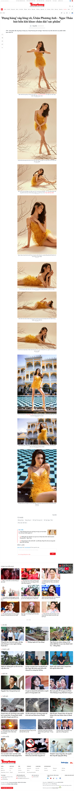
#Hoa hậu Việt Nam (22, 522)
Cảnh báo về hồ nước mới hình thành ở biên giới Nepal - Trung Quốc (45, 732)
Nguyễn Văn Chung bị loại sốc (10, 691)
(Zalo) (25, 776)
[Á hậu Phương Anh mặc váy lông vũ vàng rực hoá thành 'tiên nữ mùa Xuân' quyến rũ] (52, 532)
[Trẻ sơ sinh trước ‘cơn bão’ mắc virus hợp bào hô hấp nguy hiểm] (12, 745)
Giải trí (52, 9)
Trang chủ (2, 9)
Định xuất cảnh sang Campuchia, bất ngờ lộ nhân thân (60, 667)
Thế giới (25, 9)
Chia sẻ (2, 38)
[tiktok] (54, 778)
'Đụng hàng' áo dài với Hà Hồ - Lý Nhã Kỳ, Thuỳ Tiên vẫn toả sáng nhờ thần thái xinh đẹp (37, 541)
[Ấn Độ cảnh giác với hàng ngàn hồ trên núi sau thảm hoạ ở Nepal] (37, 705)
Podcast (29, 766)
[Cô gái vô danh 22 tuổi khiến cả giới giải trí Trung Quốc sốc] (37, 682)
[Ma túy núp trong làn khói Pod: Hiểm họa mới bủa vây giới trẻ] (37, 745)
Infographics (47, 766)
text (64, 13)
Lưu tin (2, 41)
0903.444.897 (36, 776)
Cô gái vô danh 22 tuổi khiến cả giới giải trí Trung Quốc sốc (36, 692)
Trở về (2, 47)
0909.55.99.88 (20, 776)
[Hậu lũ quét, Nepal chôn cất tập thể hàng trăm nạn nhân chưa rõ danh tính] (61, 705)
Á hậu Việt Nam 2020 (49, 192)
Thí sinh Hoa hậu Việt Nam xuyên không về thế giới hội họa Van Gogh (10, 614)
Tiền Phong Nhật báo (30, 0)
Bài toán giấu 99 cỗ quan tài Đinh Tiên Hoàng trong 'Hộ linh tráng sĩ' (61, 692)
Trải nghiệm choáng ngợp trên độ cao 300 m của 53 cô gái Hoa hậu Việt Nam (10, 599)
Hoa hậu (65, 9)
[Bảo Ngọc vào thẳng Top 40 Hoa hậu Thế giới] (30, 607)
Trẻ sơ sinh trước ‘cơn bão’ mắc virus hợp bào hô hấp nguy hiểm (11, 754)
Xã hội (5, 9)
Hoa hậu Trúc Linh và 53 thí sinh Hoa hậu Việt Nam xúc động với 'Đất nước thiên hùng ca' (30, 582)
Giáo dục (56, 9)
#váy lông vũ (28, 520)
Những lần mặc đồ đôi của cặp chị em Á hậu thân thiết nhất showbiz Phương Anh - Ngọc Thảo (37, 537)
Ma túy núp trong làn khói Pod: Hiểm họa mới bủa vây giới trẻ (35, 754)
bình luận (69, 13)
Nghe (2, 34)
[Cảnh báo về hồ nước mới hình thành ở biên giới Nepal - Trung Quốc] (46, 724)
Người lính (42, 9)
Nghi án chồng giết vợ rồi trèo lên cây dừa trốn (12, 667)
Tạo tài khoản (27, 547)
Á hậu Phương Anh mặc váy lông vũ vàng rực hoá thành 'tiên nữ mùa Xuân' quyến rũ (32, 532)
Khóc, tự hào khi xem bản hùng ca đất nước (10, 581)
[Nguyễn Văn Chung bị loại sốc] (12, 682)
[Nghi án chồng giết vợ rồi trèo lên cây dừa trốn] (12, 658)
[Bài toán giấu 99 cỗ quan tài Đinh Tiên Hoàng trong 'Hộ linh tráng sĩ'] (61, 682)
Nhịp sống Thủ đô (21, 772)
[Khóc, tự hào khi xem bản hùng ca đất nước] (10, 573)
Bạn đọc (63, 770)
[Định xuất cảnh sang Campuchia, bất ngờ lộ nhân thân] (61, 658)
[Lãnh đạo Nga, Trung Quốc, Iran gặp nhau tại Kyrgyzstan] (64, 724)
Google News (72, 13)
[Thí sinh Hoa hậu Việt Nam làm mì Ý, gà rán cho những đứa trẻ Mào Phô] (30, 590)
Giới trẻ (29, 9)
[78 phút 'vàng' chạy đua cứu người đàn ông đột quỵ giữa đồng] (61, 745)
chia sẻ (61, 13)
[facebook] (70, 1)
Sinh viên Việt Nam (40, 0)
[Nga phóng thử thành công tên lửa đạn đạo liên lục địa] (27, 724)
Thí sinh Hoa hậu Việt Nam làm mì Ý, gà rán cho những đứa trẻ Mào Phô (30, 598)
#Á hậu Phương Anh (37, 520)
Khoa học (61, 9)
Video (69, 9)
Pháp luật (33, 9)
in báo (67, 13)
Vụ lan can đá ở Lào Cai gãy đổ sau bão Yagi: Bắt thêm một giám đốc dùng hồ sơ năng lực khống (36, 668)
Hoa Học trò (48, 0)
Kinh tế (8, 9)
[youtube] (72, 1)
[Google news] (60, 778)
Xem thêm (72, 9)
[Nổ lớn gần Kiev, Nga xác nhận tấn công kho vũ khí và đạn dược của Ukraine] (9, 724)
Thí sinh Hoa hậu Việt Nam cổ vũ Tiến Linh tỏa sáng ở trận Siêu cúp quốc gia (50, 615)
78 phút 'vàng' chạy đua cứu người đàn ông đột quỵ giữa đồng (61, 754)
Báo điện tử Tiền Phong (37, 5)
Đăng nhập (19, 547)
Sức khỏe (21, 9)
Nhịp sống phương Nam (31, 772)
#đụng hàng (20, 520)
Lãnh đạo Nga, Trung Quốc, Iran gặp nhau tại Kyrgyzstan (64, 731)
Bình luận (2, 44)
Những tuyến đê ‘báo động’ (36, 642)
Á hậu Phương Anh (41, 94)
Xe (45, 9)
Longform (38, 766)
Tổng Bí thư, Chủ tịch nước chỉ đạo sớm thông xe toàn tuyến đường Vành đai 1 (12, 644)
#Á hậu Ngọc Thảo (48, 520)
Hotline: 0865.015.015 (20, 0)
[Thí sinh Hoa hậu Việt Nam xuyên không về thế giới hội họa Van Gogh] (10, 607)
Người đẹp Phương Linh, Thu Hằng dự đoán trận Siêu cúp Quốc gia (51, 598)
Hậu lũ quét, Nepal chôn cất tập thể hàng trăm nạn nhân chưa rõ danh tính (61, 715)
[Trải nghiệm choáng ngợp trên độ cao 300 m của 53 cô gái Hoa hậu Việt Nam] (10, 590)
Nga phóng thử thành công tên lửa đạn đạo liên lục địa (27, 731)
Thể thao (38, 9)
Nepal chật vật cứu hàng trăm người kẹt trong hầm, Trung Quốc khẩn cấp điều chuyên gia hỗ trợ (12, 715)
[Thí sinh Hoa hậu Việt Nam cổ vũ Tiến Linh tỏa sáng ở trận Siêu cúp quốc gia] (51, 607)
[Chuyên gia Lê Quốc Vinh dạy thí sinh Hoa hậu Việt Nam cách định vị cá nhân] (51, 573)
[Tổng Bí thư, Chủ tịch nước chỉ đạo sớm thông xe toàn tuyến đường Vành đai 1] (12, 634)
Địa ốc (17, 9)
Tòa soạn (55, 0)
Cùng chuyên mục (7, 566)
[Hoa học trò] (71, 763)
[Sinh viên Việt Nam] (64, 763)
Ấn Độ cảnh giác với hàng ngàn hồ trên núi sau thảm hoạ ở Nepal (36, 714)
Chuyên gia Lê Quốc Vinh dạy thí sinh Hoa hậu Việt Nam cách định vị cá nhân (50, 582)
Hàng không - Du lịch (5, 772)
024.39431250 (5, 779)
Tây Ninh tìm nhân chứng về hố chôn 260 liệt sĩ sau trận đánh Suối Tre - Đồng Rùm (61, 644)
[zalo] (57, 778)
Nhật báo (12, 766)
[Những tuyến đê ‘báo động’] (37, 634)
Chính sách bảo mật (69, 775)
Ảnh (19, 766)
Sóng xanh (13, 9)
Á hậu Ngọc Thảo (29, 414)
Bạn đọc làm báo (7, 788)
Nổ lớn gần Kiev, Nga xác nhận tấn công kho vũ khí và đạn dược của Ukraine (9, 732)
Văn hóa (48, 9)
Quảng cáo (60, 0)
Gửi (53, 553)
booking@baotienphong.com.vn (23, 778)
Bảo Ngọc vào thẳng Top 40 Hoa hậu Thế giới (30, 614)
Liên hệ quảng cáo (20, 775)
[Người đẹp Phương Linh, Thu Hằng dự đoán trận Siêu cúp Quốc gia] (51, 590)
